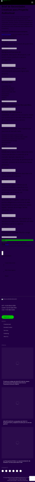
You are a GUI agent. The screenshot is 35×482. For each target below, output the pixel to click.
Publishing (6, 333)
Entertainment (7, 324)
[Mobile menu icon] (32, 2)
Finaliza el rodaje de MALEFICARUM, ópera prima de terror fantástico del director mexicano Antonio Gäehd (16, 383)
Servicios (6, 330)
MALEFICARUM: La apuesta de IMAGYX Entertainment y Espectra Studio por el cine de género (17, 422)
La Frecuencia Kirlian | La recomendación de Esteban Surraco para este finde (16, 461)
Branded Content (8, 327)
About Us (6, 336)
